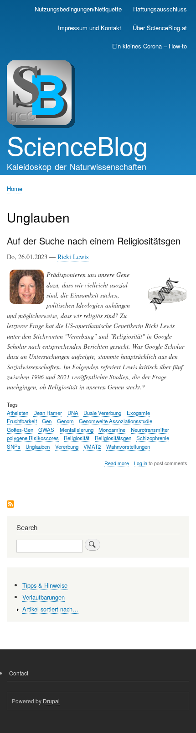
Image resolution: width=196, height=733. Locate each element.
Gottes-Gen (20, 429)
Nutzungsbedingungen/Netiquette (78, 9)
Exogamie (138, 412)
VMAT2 (92, 446)
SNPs (14, 446)
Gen (47, 421)
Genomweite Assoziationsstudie (115, 421)
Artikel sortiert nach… (50, 609)
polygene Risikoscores (33, 437)
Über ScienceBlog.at (160, 27)
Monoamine (111, 429)
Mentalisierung (76, 429)
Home (14, 188)
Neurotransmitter (150, 429)
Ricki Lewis (72, 256)
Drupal (51, 701)
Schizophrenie (152, 437)
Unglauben (38, 446)
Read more (116, 463)
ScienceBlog (77, 145)
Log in (140, 463)
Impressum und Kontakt (89, 27)
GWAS (46, 429)
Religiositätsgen (113, 437)
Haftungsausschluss (160, 9)
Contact (18, 673)
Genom (65, 421)
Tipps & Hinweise (44, 585)
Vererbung (66, 446)
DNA (72, 412)
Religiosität (76, 437)
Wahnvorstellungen (128, 446)
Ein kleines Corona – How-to (149, 46)
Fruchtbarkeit (22, 421)
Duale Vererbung (102, 412)
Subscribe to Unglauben (10, 504)
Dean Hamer (47, 412)
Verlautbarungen (43, 597)
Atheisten (17, 412)
